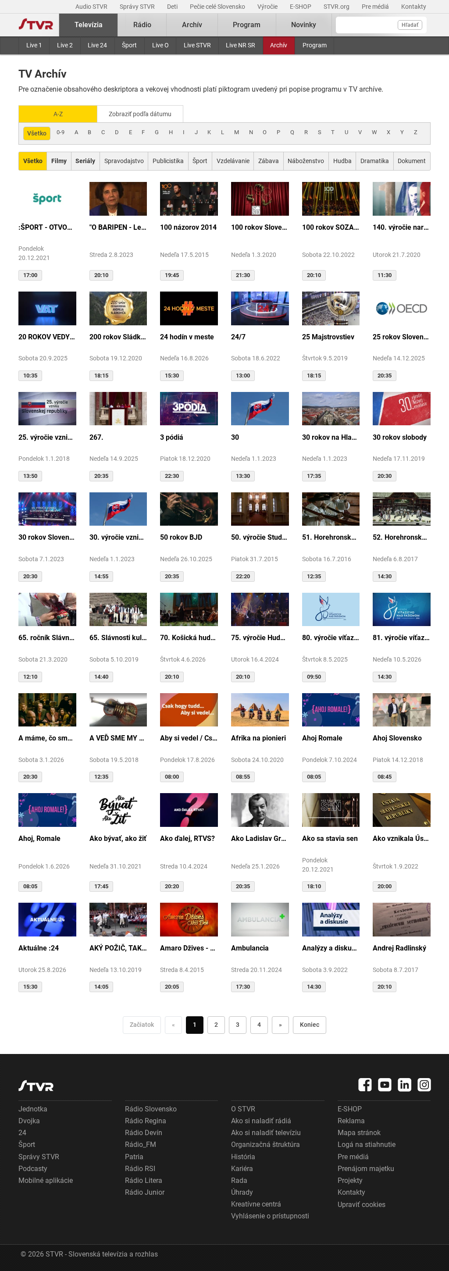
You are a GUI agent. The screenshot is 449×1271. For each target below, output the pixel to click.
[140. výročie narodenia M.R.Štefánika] (402, 198)
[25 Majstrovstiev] (331, 308)
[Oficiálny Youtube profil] (385, 1084)
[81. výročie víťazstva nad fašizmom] (402, 609)
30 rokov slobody (400, 437)
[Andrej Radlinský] (402, 919)
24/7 (238, 337)
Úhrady (242, 1192)
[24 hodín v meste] (189, 308)
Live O (160, 45)
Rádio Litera (143, 1180)
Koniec (309, 1024)
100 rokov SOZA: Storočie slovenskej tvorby (331, 227)
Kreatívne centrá (256, 1204)
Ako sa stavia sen (330, 838)
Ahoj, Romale (39, 838)
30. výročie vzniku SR (118, 537)
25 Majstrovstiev (328, 337)
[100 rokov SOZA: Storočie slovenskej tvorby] (331, 198)
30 (235, 437)
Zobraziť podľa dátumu (140, 113)
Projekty (350, 1180)
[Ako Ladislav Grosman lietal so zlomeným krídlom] (260, 809)
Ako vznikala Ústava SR (402, 838)
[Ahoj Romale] (331, 709)
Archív (278, 45)
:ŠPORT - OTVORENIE (47, 227)
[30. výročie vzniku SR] (118, 508)
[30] (260, 408)
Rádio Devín (143, 1133)
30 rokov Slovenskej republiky (47, 537)
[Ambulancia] (260, 919)
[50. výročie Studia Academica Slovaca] (260, 508)
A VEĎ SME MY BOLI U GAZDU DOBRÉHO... (118, 738)
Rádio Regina (145, 1121)
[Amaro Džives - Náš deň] (189, 919)
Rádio (142, 25)
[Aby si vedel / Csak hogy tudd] (189, 709)
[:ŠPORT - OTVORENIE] (47, 198)
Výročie (268, 6)
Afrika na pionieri (258, 738)
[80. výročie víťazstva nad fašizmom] (331, 609)
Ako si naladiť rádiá (261, 1121)
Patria (134, 1157)
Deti (173, 6)
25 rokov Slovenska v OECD (402, 337)
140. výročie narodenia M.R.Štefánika (402, 227)
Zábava (268, 160)
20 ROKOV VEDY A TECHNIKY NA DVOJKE (47, 337)
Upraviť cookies (361, 1204)
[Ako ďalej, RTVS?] (189, 809)
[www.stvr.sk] (35, 1086)
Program (315, 45)
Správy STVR (138, 6)
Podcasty (32, 1168)
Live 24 (97, 45)
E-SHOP (301, 6)
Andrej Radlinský (399, 948)
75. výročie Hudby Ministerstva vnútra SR (260, 638)
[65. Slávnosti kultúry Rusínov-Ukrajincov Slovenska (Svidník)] (118, 609)
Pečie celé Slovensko (218, 6)
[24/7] (260, 308)
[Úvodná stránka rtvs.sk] (35, 25)
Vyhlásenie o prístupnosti (270, 1216)
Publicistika (168, 160)
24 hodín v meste (187, 337)
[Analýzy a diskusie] (331, 919)
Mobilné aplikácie (45, 1180)
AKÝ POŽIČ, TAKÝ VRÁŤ (118, 948)
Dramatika (374, 160)
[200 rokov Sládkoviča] (118, 308)
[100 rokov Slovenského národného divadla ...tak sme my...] (260, 198)
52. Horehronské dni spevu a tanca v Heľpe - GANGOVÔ (402, 537)
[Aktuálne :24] (47, 919)
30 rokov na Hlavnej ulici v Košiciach (331, 437)
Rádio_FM (140, 1144)
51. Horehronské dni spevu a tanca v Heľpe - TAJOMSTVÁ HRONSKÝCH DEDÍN (331, 537)
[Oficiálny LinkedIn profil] (404, 1084)
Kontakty (413, 6)
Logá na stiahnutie (367, 1144)
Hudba (342, 160)
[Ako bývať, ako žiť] (118, 809)
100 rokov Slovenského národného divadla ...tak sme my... (260, 227)
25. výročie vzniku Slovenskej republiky (47, 437)
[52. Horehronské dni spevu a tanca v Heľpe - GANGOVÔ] (402, 508)
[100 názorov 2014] (189, 198)
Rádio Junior (144, 1192)
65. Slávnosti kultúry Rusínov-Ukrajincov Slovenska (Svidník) (118, 638)
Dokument (412, 160)
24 (22, 1133)
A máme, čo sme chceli (47, 738)
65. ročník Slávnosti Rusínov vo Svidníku (47, 638)
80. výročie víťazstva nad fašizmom (331, 638)
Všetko (36, 133)
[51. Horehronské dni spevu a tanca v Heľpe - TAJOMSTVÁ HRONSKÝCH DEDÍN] (331, 508)
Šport (129, 45)
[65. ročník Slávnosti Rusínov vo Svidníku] (47, 609)
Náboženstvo (306, 160)
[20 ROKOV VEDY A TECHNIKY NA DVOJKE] (47, 308)
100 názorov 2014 (188, 227)
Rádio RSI (140, 1168)
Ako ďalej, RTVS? (187, 838)
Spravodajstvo (124, 160)
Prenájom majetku (366, 1168)
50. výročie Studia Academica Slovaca (260, 537)
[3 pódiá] (189, 408)
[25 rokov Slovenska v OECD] (402, 308)
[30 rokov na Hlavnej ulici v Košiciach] (331, 408)
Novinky (303, 25)
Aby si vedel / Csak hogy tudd (189, 738)
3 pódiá (171, 437)
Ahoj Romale (322, 738)
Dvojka (29, 1121)
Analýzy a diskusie (331, 948)
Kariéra (242, 1168)
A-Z (58, 113)
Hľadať (410, 25)
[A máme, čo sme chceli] (47, 709)
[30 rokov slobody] (402, 408)
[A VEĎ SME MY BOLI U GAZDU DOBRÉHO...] (118, 709)
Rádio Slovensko (151, 1109)
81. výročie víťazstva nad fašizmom (402, 638)
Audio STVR (92, 6)
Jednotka (32, 1109)
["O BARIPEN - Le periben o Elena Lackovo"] (118, 198)
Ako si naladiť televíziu (266, 1133)
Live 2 (65, 45)
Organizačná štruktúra (265, 1144)
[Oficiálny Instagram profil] (424, 1084)
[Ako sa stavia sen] (331, 809)
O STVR (243, 1109)
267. (96, 437)
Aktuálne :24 (38, 948)
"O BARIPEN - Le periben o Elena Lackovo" (118, 227)
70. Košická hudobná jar (189, 638)
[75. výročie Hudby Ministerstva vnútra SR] (260, 609)
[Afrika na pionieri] (260, 709)
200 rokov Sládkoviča (118, 337)
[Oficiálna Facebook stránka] (365, 1084)
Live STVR (197, 45)
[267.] (118, 408)
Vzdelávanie (233, 160)
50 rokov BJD (181, 537)
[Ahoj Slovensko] (402, 709)
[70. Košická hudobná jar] (189, 609)
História (243, 1157)
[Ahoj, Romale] (47, 809)
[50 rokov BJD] (189, 508)
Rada (239, 1180)
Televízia (89, 25)
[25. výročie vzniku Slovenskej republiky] (47, 408)
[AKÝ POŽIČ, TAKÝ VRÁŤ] (118, 919)
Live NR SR (240, 45)
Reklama (351, 1121)
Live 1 (34, 45)
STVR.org (337, 6)
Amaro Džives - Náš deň (189, 948)
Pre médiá (376, 6)
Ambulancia (250, 948)
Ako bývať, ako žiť (117, 838)
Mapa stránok (359, 1133)
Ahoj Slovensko (397, 738)
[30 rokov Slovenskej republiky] (47, 508)
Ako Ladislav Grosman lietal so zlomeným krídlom (260, 838)
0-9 (60, 132)
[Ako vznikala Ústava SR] (402, 809)
